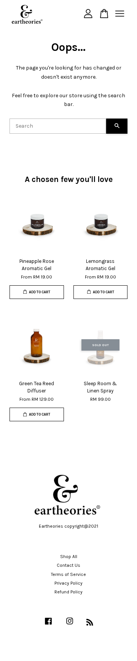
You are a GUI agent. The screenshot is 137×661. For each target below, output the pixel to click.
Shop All (68, 556)
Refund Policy (68, 592)
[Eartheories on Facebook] (48, 625)
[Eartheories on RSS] (90, 623)
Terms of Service (68, 574)
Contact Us (68, 565)
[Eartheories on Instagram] (69, 625)
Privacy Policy (68, 583)
